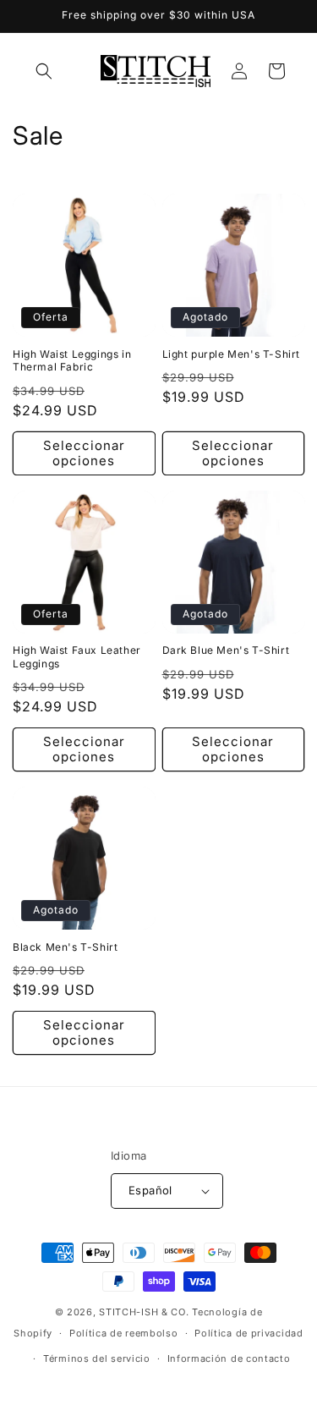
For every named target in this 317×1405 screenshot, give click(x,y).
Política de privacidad (248, 1333)
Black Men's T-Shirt (65, 947)
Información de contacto (229, 1358)
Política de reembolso (123, 1333)
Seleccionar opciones (84, 453)
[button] (44, 71)
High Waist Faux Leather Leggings (77, 657)
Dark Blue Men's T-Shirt (226, 650)
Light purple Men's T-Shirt (231, 354)
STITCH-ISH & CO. (144, 1312)
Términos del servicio (96, 1358)
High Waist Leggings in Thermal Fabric (72, 361)
